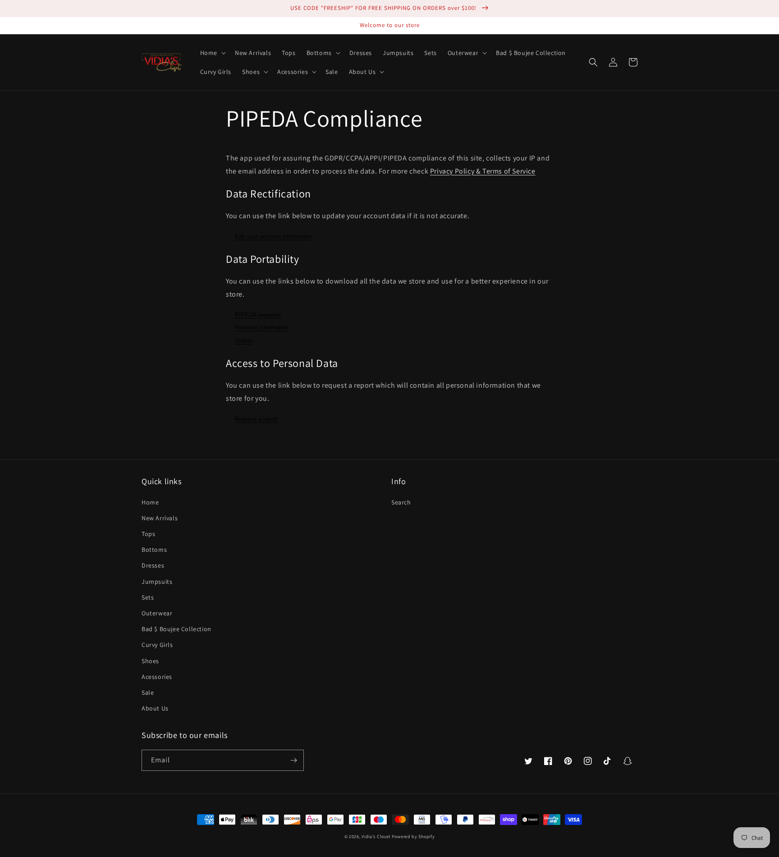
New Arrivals (160, 518)
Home (150, 502)
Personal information (262, 327)
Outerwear (157, 613)
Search (401, 502)
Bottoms (154, 549)
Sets (148, 597)
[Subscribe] (293, 760)
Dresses (153, 565)
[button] (212, 52)
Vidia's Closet (376, 836)
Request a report (256, 419)
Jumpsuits (157, 581)
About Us (155, 708)
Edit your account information (273, 236)
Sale (148, 692)
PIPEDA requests (258, 315)
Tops (148, 534)
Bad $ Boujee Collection (176, 629)
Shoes (150, 661)
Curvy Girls (157, 645)
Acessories (157, 677)
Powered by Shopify (413, 836)
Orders (243, 340)
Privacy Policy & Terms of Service (483, 171)
